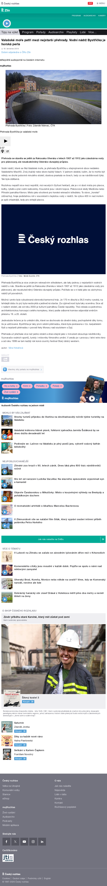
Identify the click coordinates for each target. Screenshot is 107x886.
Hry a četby (9, 386)
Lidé (83, 32)
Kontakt (59, 802)
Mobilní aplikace (11, 825)
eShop (6, 798)
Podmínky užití (34, 878)
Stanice (6, 794)
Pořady (41, 32)
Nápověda (60, 790)
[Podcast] (2, 151)
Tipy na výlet (9, 32)
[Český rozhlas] (10, 3)
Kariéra (58, 798)
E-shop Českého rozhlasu (20, 610)
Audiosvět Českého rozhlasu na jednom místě (22, 405)
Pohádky (40, 386)
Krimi (25, 386)
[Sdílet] (7, 151)
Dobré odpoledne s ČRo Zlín (16, 52)
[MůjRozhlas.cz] (5, 66)
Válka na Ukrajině (11, 786)
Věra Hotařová (15, 348)
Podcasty (7, 821)
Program (76, 16)
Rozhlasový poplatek (65, 807)
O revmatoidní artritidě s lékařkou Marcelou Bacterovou (46, 505)
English (47, 878)
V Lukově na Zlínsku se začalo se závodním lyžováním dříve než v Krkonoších (59, 552)
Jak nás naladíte (63, 786)
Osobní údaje (19, 878)
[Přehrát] (5, 141)
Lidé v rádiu (61, 794)
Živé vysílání (10, 392)
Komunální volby (11, 790)
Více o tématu (11, 548)
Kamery (102, 16)
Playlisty (72, 32)
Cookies (6, 878)
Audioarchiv (90, 16)
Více (92, 32)
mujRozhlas (7, 378)
